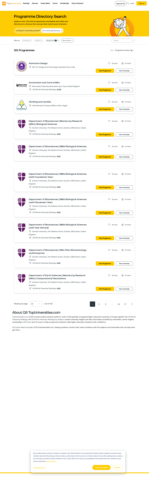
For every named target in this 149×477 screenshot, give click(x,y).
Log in (132, 3)
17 (125, 304)
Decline (117, 467)
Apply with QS (120, 3)
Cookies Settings (39, 468)
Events (55, 3)
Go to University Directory (51, 31)
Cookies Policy (51, 461)
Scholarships (64, 3)
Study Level (51, 40)
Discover (35, 3)
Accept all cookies (101, 467)
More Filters (67, 40)
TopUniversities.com (20, 317)
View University (124, 71)
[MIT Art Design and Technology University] (21, 66)
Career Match (45, 3)
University (26, 40)
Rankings (26, 3)
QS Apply (39, 322)
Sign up (141, 3)
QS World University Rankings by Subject (47, 319)
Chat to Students (77, 3)
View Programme (105, 71)
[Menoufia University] (21, 105)
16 (119, 304)
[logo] (11, 3)
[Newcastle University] (21, 85)
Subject (38, 40)
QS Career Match (19, 327)
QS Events (27, 322)
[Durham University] (21, 124)
